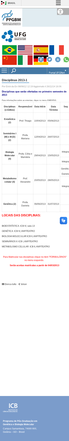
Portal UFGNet (57, 73)
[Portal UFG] (14, 35)
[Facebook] (41, 61)
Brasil (11, 3)
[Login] (3, 3)
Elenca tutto (10, 284)
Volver (23, 284)
